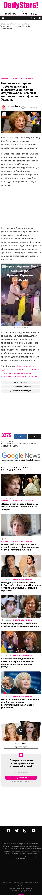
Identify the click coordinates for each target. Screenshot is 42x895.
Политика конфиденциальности (21, 891)
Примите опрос (21, 747)
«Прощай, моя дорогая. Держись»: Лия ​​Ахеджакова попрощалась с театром (19, 507)
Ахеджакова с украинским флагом (19, 444)
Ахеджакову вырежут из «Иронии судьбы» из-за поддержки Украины (20, 624)
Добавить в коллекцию (22, 391)
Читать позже (22, 382)
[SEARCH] (35, 18)
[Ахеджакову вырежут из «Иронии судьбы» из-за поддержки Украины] (21, 606)
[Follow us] (31, 18)
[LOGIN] (39, 18)
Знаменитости (7, 501)
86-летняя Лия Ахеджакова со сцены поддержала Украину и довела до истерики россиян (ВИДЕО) (17, 662)
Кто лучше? (21, 743)
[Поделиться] (20, 436)
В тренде (33, 14)
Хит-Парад (22, 14)
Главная (12, 889)
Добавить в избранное (22, 386)
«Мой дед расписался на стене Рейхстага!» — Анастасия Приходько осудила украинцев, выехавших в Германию (21, 586)
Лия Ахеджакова (10, 446)
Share (4, 114)
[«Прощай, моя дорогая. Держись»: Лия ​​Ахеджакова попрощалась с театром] (21, 485)
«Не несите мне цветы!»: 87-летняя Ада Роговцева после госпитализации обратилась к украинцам (20, 703)
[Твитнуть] (34, 436)
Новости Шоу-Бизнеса (24, 501)
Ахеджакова (8, 441)
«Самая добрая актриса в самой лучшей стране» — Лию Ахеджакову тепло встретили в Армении (20, 547)
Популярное (10, 14)
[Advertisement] (21, 53)
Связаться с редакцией (25, 889)
